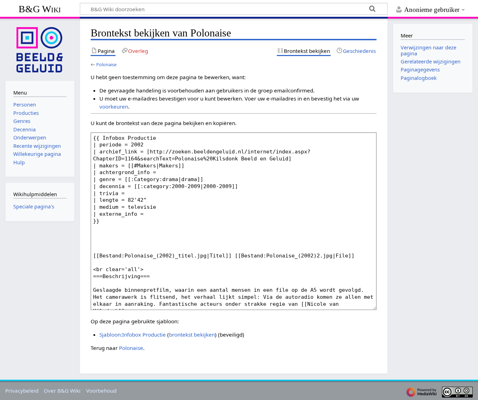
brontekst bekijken (192, 334)
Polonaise (106, 64)
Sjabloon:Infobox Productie (132, 334)
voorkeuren (113, 106)
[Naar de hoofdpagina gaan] (40, 49)
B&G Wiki (40, 9)
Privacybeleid (21, 390)
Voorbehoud (101, 390)
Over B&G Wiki (62, 390)
